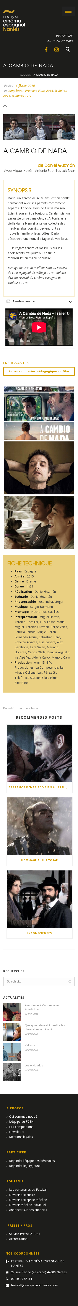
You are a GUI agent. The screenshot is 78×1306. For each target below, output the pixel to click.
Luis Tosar (31, 708)
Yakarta (30, 1045)
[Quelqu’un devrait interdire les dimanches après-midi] (12, 1032)
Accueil (25, 74)
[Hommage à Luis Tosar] (39, 826)
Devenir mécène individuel (27, 1205)
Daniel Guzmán (13, 708)
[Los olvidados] (12, 1072)
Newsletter (16, 1132)
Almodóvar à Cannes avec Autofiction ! (42, 1007)
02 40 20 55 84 (21, 1279)
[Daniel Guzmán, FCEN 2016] (39, 467)
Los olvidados (34, 1065)
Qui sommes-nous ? (23, 1116)
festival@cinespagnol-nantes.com (34, 1285)
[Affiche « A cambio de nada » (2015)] (39, 413)
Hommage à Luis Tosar (39, 860)
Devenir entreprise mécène (28, 1200)
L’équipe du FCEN (21, 1121)
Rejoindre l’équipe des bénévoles (32, 1161)
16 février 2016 (24, 85)
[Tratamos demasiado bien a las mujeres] (39, 753)
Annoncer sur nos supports (28, 1210)
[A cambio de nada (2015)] (39, 522)
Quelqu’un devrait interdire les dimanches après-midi (45, 1027)
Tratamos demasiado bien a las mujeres (40, 787)
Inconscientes (39, 933)
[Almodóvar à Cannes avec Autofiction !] (12, 1012)
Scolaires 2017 (22, 96)
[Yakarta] (12, 1052)
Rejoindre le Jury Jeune (25, 1166)
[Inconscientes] (39, 899)
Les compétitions (21, 1127)
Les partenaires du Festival (28, 1189)
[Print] (7, 105)
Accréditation (18, 1239)
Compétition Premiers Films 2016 (30, 91)
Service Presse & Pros (24, 1234)
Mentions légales (21, 1137)
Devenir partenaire (22, 1195)
